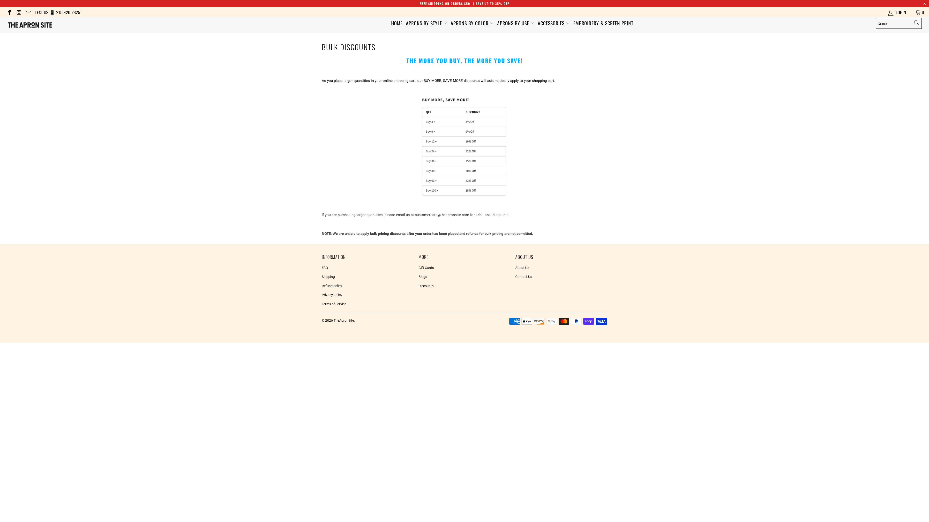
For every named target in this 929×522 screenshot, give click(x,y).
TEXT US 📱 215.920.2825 (57, 12)
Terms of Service (334, 304)
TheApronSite (344, 320)
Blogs (423, 277)
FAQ (325, 268)
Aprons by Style (424, 23)
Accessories (552, 23)
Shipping (328, 277)
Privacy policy (332, 295)
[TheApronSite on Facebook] (9, 12)
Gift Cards (426, 268)
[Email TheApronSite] (28, 12)
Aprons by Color (470, 23)
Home (397, 23)
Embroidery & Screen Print (603, 23)
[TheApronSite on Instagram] (18, 12)
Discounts (426, 286)
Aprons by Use (514, 23)
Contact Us (523, 277)
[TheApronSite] (77, 25)
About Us (522, 268)
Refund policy (332, 286)
